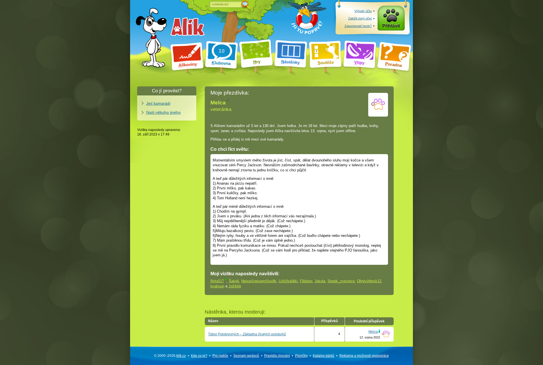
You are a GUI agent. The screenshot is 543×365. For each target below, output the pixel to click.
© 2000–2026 (170, 356)
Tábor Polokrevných (247, 334)
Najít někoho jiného (163, 112)
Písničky (301, 356)
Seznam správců (246, 356)
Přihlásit (391, 25)
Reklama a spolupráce (364, 356)
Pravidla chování (277, 356)
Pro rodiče (220, 356)
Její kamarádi (158, 103)
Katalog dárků (323, 356)
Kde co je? (199, 356)
